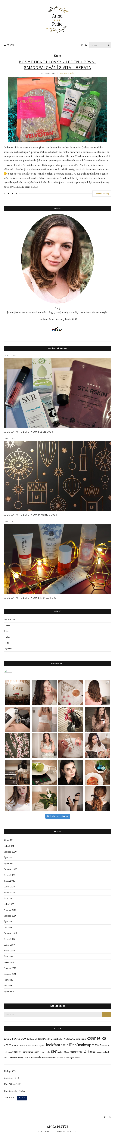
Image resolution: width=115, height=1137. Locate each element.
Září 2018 (8, 985)
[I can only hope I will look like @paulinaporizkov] (97, 745)
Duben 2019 (9, 945)
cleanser (40, 1038)
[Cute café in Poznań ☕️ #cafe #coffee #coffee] (17, 692)
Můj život (8, 648)
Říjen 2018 (8, 980)
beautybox (17, 1038)
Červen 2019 (9, 939)
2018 (6, 1038)
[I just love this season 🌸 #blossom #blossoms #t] (17, 745)
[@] (12, 673)
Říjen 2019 (8, 921)
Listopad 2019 (10, 916)
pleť (54, 1051)
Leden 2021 (9, 846)
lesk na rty (37, 1045)
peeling (35, 1051)
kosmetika (96, 1037)
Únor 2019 (8, 956)
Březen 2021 (9, 840)
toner (14, 1057)
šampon (71, 1058)
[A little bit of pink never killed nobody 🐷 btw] (70, 745)
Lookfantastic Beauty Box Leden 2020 (28, 432)
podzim (60, 1052)
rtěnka (87, 1051)
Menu (10, 45)
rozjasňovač (76, 1051)
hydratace (69, 1038)
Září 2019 (8, 927)
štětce (77, 1058)
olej (20, 1051)
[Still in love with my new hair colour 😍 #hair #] (44, 692)
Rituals (66, 1052)
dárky (47, 1039)
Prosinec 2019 (10, 910)
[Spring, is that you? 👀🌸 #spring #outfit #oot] (44, 745)
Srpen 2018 (9, 991)
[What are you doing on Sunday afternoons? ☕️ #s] (44, 772)
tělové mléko (30, 1057)
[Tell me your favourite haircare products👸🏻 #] (97, 798)
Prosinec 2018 (10, 968)
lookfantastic (57, 1044)
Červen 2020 (9, 875)
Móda (6, 643)
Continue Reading (102, 194)
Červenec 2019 (10, 933)
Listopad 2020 (10, 852)
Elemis (54, 1039)
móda (10, 1052)
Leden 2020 (9, 904)
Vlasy (8, 637)
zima (54, 1057)
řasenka (60, 1058)
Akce (8, 625)
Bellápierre (31, 1039)
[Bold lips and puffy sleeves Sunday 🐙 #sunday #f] (17, 798)
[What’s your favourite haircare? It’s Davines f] (17, 719)
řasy (66, 1057)
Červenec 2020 (10, 869)
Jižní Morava (9, 619)
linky (43, 1045)
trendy (20, 1057)
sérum (8, 1057)
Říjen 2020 (8, 857)
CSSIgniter (71, 1131)
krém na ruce (17, 1045)
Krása (57, 55)
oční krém (27, 1051)
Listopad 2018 (10, 974)
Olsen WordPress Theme (50, 1131)
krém (8, 1045)
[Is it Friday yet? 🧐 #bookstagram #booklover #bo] (17, 772)
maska (96, 1045)
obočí (15, 1051)
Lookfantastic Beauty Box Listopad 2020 (30, 598)
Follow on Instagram (59, 816)
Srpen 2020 (9, 863)
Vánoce (48, 1057)
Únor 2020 (8, 898)
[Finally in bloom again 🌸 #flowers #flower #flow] (44, 798)
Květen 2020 (9, 881)
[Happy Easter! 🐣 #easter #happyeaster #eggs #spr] (97, 772)
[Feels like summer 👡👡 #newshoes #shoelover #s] (70, 798)
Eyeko (59, 1039)
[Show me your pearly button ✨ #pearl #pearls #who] (44, 719)
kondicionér (81, 1039)
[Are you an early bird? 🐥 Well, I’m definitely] (97, 719)
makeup (84, 1044)
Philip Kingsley (45, 1052)
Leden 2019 (9, 962)
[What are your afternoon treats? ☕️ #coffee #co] (70, 692)
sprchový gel (101, 1052)
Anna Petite (57, 1126)
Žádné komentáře (66, 73)
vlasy (41, 1057)
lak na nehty (27, 1045)
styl (107, 1052)
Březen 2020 (9, 892)
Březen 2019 (9, 950)
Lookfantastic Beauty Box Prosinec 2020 (30, 515)
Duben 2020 (9, 886)
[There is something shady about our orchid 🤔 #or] (70, 719)
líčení (73, 1044)
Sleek (93, 1052)
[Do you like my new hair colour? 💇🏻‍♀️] (97, 692)
